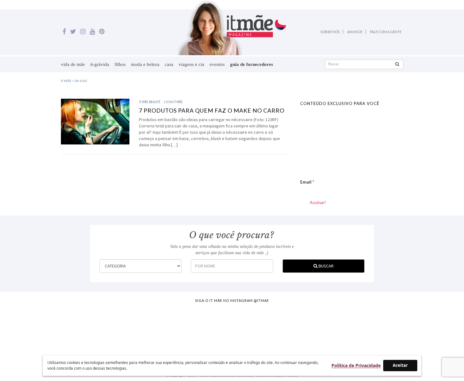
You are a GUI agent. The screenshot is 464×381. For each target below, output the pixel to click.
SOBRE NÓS (330, 32)
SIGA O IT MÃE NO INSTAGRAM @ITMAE (232, 300)
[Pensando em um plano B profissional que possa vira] (318, 328)
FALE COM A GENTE (386, 32)
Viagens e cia (191, 64)
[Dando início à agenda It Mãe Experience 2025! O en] (375, 328)
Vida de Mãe (73, 64)
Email (307, 182)
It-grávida (99, 64)
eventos (217, 64)
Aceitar (400, 365)
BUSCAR (326, 266)
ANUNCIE (354, 32)
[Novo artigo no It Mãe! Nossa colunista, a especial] (203, 328)
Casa (169, 64)
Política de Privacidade (356, 365)
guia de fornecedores (251, 64)
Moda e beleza (145, 64)
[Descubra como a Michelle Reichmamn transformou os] (261, 328)
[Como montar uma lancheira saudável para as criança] (89, 328)
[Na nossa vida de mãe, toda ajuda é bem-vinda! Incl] (146, 328)
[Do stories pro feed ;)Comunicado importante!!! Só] (32, 328)
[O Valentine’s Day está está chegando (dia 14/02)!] (432, 328)
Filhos (120, 64)
